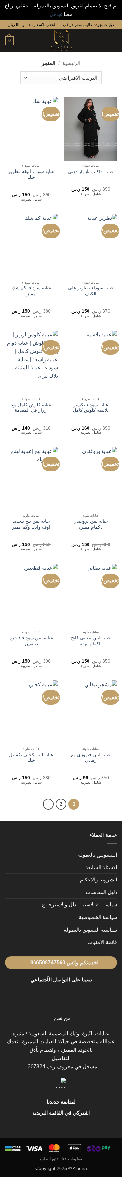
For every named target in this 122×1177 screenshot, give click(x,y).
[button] (113, 41)
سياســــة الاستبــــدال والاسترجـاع (79, 904)
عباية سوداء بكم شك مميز (31, 291)
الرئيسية (71, 63)
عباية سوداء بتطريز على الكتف (91, 291)
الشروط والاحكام (98, 879)
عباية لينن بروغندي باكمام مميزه (90, 524)
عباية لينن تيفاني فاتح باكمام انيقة (91, 640)
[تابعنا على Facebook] (72, 995)
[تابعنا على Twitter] (57, 995)
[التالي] (48, 804)
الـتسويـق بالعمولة (97, 855)
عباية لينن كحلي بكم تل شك (31, 757)
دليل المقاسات (101, 892)
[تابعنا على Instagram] (65, 995)
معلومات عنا (72, 1159)
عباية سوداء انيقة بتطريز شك (31, 174)
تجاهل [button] (56, 14)
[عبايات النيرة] (61, 40)
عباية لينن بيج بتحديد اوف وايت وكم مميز (31, 524)
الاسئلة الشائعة (101, 867)
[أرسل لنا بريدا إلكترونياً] (49, 995)
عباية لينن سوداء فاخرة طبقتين (31, 640)
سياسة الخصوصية (98, 917)
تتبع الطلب (49, 1159)
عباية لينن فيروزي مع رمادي (91, 757)
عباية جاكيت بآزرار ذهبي (91, 171)
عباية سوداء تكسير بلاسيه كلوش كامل (91, 407)
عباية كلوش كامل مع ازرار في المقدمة (31, 407)
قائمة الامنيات (102, 942)
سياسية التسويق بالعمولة (90, 930)
